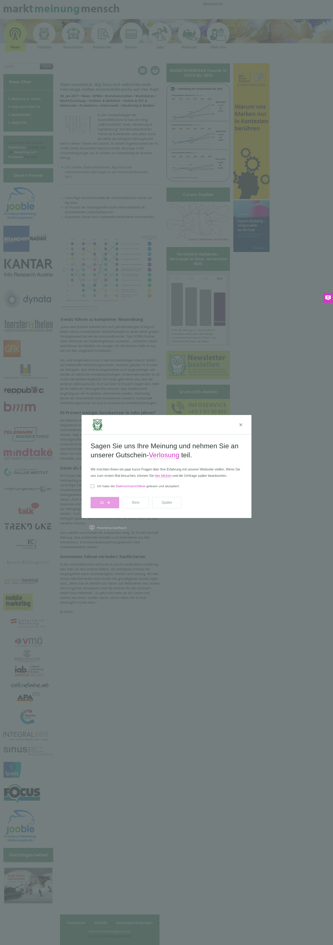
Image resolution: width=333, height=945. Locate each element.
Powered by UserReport (112, 528)
